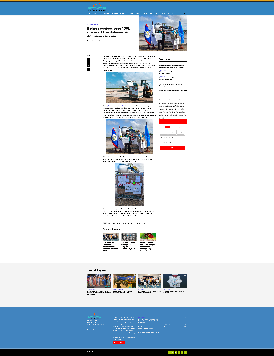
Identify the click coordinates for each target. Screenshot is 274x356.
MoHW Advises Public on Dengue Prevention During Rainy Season (147, 247)
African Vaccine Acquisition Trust (125, 223)
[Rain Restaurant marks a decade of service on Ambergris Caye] (124, 281)
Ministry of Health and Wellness (131, 225)
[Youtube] (186, 1)
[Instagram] (178, 1)
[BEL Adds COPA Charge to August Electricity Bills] (129, 237)
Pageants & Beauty (163, 64)
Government (90, 24)
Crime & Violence (162, 82)
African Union (111, 223)
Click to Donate (118, 342)
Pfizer (139, 161)
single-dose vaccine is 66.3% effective (117, 106)
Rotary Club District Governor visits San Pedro (173, 90)
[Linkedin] (180, 1)
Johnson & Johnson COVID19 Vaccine (112, 225)
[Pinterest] (182, 1)
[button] (185, 13)
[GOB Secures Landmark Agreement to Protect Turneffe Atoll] (111, 237)
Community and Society (164, 70)
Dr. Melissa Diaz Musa (141, 223)
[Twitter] (184, 1)
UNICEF (143, 225)
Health (96, 24)
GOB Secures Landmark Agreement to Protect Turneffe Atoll (110, 247)
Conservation (162, 76)
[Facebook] (176, 1)
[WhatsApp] (88, 69)
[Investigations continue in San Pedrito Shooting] (175, 281)
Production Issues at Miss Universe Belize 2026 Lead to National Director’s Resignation (99, 293)
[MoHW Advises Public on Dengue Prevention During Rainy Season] (148, 237)
